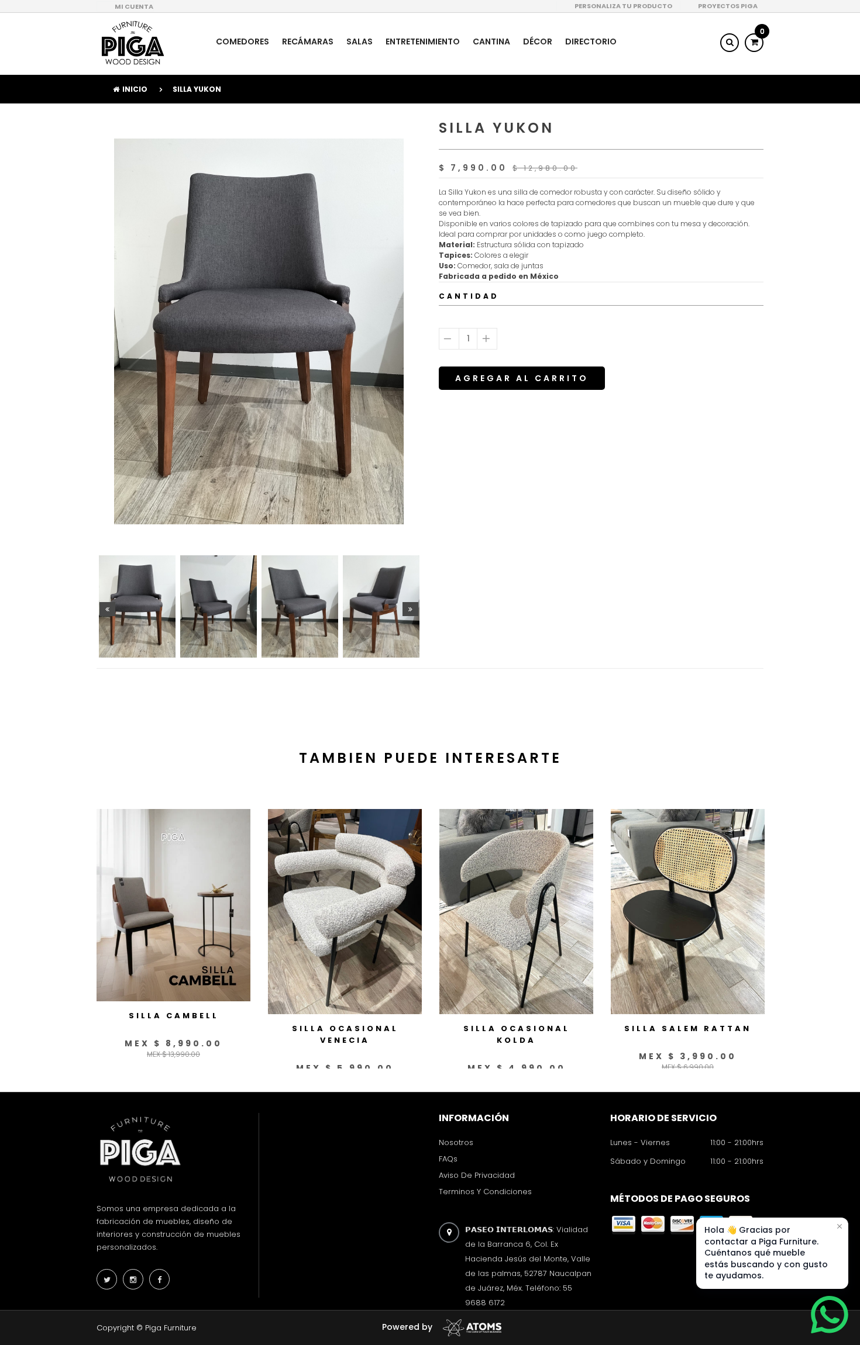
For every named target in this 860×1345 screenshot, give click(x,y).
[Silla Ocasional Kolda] (516, 911)
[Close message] (839, 1226)
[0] (754, 42)
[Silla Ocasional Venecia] (345, 911)
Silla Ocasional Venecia (345, 1034)
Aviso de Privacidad (477, 1175)
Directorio (591, 41)
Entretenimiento (423, 41)
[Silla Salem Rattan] (688, 911)
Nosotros (456, 1142)
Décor (537, 41)
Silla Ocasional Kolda (516, 1034)
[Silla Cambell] (173, 904)
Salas (359, 41)
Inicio (134, 89)
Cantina (491, 41)
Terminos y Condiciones (485, 1192)
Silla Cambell (174, 1015)
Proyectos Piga (728, 6)
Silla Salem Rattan (687, 1028)
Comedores (242, 41)
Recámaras (307, 41)
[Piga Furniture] (132, 43)
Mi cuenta (134, 6)
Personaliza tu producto (623, 6)
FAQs (448, 1158)
